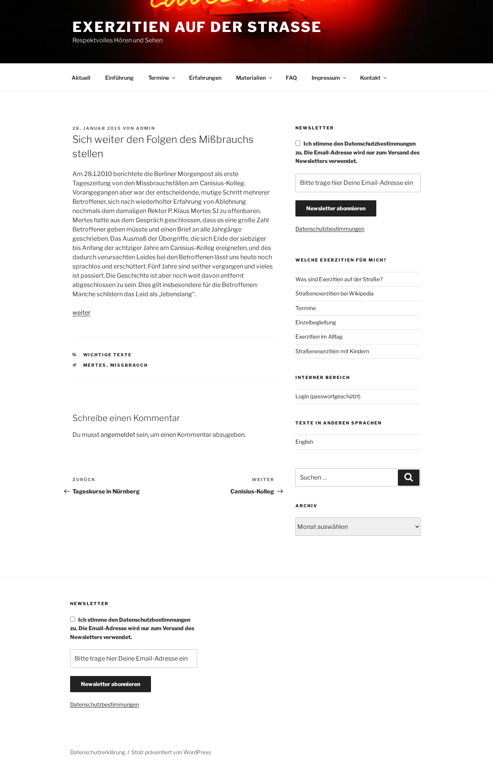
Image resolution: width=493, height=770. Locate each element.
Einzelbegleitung (315, 322)
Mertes (95, 365)
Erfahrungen (205, 77)
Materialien (251, 77)
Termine (158, 77)
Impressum (326, 77)
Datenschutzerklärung (97, 752)
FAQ (291, 77)
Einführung (119, 77)
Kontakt (370, 77)
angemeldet (118, 434)
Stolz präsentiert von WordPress (171, 752)
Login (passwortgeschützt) (328, 396)
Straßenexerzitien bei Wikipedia (334, 293)
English (304, 441)
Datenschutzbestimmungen (329, 228)
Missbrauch (129, 365)
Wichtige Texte (107, 354)
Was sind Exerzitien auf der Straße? (338, 279)
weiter (81, 312)
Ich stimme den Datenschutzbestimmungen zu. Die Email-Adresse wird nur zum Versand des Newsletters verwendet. (357, 152)
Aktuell (81, 77)
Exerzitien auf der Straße (197, 26)
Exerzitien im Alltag (318, 336)
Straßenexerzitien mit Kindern (332, 351)
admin (145, 128)
